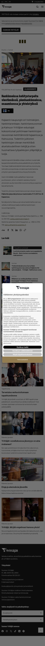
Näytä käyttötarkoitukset (22, 354)
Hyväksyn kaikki (22, 347)
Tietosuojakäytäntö (22, 359)
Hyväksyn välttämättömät (22, 351)
